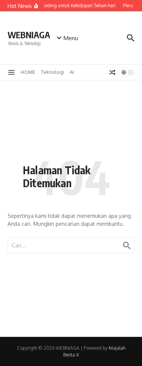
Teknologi (52, 72)
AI (72, 72)
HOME (28, 72)
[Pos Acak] (112, 72)
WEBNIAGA (29, 34)
